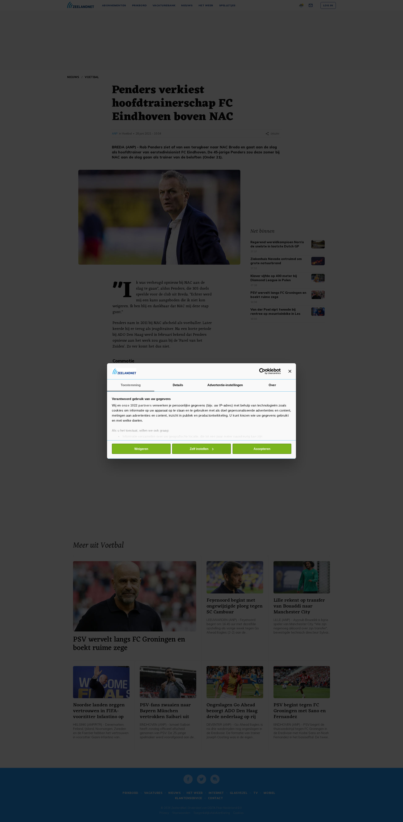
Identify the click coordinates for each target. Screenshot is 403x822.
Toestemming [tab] (131, 385)
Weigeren (141, 449)
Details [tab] (178, 385)
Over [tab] (272, 385)
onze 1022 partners (137, 405)
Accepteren (262, 449)
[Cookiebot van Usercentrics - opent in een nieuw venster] (262, 371)
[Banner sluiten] (289, 371)
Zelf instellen (199, 449)
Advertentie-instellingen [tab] (225, 385)
